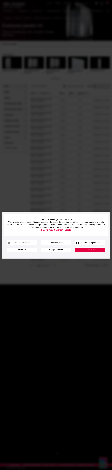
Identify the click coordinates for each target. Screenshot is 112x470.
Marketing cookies (92, 243)
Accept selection (56, 250)
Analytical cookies (58, 243)
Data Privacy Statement (52, 230)
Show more (21, 250)
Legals (68, 230)
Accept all (90, 250)
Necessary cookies (23, 243)
